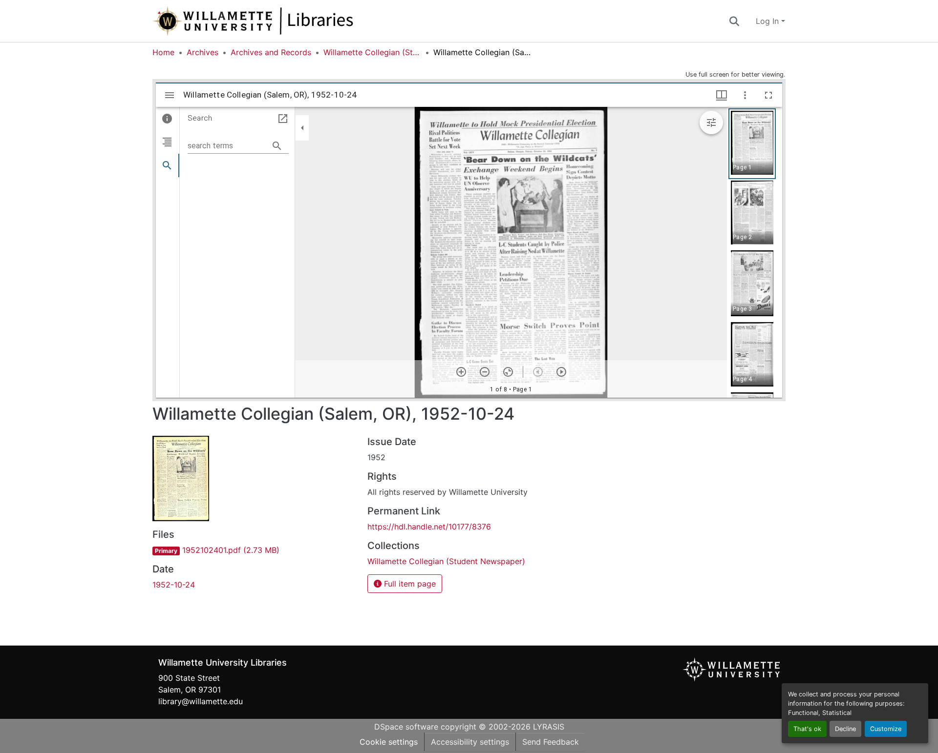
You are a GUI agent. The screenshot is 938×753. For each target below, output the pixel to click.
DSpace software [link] (406, 727)
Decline (845, 729)
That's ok (807, 729)
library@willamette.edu (200, 701)
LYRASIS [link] (548, 727)
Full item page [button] (409, 584)
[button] (285, 21)
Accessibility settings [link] (470, 742)
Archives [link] (202, 52)
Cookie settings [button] (389, 742)
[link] (254, 550)
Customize (885, 729)
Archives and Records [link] (271, 52)
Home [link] (163, 52)
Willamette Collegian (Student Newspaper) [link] (372, 52)
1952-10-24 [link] (173, 585)
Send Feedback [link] (550, 742)
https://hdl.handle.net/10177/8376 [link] (429, 526)
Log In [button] (768, 21)
